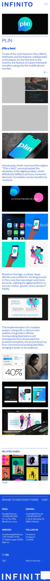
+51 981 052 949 (9, 517)
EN (7, 555)
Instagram (30, 537)
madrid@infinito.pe (34, 514)
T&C (4, 561)
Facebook (30, 535)
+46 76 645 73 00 (10, 537)
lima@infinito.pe (9, 514)
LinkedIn (30, 540)
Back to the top (33, 561)
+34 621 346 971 (33, 517)
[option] (25, 24)
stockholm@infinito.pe (12, 535)
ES (3, 555)
